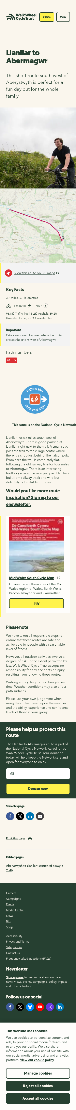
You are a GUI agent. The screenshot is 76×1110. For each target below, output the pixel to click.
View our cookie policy (37, 1060)
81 (8, 360)
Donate (47, 17)
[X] (20, 1007)
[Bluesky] (30, 1007)
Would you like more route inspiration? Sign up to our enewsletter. (33, 498)
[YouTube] (40, 1007)
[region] (38, 1066)
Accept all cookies (37, 1098)
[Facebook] (10, 1007)
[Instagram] (50, 1007)
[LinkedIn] (60, 1007)
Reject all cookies (38, 1085)
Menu (63, 17)
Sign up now (15, 977)
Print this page (15, 838)
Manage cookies (38, 1073)
